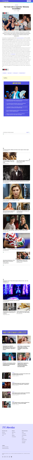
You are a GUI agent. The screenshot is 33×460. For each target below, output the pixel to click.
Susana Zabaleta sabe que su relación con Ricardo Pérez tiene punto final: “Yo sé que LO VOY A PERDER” (20, 403)
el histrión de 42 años (20, 37)
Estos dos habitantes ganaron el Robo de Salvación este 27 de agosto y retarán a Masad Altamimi (17, 111)
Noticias (4, 361)
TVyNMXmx (18, 10)
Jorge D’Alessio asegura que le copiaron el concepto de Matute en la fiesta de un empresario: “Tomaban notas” (20, 384)
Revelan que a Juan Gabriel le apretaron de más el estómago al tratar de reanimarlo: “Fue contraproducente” (17, 100)
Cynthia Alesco (13, 54)
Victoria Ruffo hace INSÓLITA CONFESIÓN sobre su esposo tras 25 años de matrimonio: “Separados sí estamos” (9, 348)
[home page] (5, 1)
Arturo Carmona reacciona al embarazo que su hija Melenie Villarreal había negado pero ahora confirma (21, 393)
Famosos (4, 344)
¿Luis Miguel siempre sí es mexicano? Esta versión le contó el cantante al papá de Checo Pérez (21, 374)
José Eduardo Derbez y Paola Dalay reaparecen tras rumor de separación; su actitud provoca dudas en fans (16, 107)
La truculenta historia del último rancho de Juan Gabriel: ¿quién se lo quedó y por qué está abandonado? (16, 104)
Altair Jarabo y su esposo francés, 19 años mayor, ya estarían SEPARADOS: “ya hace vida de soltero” (24, 348)
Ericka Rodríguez (17, 404)
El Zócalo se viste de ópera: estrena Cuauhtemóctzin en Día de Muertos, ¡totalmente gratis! (9, 364)
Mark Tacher (9, 73)
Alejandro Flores (17, 385)
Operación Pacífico (22, 73)
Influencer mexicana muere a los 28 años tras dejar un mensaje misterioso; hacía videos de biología (15, 114)
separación (4, 73)
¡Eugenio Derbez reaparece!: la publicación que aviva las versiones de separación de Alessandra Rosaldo (23, 365)
